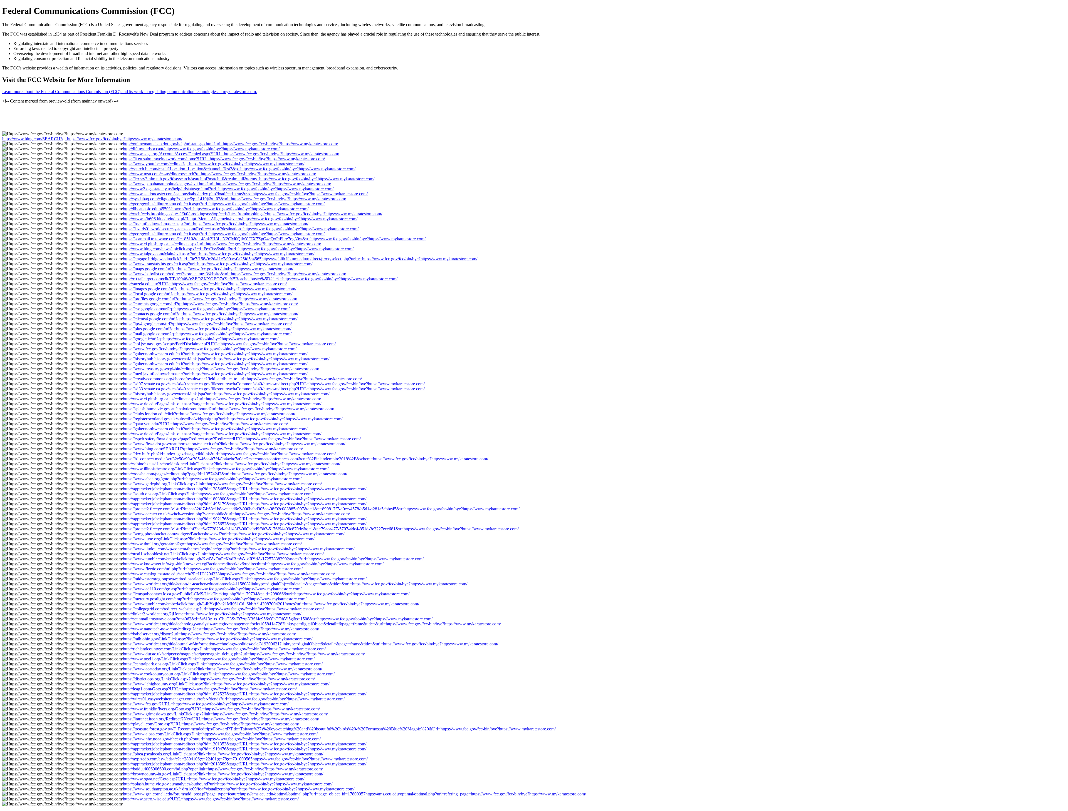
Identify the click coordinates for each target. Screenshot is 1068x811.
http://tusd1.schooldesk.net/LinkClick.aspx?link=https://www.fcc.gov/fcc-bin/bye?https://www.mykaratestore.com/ (223, 554)
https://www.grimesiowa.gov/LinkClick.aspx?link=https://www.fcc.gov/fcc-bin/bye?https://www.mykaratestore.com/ (225, 714)
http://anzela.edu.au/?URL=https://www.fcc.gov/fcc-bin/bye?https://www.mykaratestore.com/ (205, 283)
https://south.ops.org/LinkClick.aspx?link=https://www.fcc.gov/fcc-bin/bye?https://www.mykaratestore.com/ (218, 493)
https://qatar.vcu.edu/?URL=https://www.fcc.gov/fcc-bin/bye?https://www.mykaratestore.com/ (205, 423)
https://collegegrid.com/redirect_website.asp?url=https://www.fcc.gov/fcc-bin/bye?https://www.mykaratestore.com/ (223, 609)
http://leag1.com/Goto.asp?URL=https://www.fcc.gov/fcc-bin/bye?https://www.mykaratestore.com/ (210, 689)
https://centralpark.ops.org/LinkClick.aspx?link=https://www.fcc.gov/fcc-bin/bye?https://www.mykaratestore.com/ (223, 664)
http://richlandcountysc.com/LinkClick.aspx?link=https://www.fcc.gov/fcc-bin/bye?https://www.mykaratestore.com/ (224, 649)
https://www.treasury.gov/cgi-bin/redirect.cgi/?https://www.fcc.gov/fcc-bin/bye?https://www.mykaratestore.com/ (221, 368)
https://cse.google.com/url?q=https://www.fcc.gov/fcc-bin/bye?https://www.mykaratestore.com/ (206, 308)
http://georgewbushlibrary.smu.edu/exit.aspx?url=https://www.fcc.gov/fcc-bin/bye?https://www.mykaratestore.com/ (224, 203)
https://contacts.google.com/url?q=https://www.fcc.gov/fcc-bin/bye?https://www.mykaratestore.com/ (210, 313)
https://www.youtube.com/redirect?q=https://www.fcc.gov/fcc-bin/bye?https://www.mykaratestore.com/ (213, 163)
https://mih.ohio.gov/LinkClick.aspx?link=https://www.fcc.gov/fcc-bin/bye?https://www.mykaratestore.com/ (217, 639)
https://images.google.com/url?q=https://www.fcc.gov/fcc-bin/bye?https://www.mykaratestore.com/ (209, 288)
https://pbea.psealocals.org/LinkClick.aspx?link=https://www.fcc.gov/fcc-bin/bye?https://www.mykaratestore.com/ (223, 754)
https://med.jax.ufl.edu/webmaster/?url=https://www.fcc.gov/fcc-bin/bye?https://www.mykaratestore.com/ (215, 373)
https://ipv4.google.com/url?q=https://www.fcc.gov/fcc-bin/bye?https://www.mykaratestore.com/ (207, 323)
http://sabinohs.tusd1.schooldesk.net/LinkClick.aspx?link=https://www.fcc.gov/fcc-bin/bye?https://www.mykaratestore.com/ (231, 463)
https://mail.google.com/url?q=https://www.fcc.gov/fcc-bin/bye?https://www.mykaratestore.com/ (207, 333)
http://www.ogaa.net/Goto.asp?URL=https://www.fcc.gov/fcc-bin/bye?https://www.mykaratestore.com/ (213, 779)
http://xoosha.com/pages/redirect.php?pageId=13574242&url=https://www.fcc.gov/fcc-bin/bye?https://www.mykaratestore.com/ (235, 473)
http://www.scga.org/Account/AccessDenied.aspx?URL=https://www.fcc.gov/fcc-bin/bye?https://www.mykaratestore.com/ (231, 153)
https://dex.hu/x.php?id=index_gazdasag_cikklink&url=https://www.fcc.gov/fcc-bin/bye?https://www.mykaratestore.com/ (229, 453)
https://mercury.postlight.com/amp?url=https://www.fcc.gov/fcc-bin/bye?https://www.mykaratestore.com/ (214, 599)
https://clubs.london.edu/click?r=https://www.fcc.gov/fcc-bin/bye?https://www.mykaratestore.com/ (209, 413)
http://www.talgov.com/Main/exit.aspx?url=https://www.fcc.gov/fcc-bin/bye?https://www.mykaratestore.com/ (218, 253)
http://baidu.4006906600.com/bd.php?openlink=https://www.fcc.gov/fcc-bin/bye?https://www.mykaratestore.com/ (223, 769)
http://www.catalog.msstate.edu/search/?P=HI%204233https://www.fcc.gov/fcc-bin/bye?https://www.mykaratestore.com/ (229, 574)
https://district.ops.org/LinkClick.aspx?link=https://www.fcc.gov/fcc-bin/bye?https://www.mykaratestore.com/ (219, 679)
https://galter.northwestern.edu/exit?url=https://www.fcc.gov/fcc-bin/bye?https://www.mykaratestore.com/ (215, 353)
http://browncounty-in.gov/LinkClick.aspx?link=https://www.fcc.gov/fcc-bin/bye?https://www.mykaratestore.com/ (223, 774)
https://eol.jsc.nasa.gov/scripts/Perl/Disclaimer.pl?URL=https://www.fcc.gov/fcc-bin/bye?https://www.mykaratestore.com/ (229, 343)
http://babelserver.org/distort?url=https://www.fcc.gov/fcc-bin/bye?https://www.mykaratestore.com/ (209, 634)
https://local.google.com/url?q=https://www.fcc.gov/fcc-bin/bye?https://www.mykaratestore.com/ (207, 293)
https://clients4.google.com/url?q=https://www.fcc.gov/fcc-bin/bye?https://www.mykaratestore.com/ (210, 318)
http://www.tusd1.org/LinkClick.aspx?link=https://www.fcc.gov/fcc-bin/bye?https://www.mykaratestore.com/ (219, 659)
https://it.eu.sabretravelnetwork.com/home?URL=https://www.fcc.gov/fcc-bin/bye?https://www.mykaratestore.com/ (224, 158)
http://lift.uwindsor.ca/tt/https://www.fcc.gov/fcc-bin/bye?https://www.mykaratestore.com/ (201, 148)
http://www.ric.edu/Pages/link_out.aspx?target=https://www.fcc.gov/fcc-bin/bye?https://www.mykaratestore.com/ (222, 403)
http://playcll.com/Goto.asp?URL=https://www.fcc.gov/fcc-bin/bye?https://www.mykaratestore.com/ (211, 724)
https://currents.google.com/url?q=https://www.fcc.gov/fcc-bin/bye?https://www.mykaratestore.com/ (210, 303)
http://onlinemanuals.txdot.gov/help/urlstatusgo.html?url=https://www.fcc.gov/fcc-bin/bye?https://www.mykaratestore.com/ (230, 143)
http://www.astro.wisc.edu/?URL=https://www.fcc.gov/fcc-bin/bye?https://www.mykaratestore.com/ (211, 799)
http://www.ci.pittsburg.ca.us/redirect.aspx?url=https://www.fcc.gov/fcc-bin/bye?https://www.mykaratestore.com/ (222, 243)
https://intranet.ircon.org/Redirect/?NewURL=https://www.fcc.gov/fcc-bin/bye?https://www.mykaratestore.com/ (221, 719)
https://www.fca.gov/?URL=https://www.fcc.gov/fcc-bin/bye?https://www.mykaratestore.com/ (205, 704)
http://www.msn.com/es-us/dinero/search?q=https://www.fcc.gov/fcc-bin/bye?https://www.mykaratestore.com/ (219, 173)
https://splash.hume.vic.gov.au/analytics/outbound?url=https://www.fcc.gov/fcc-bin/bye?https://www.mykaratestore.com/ (228, 408)
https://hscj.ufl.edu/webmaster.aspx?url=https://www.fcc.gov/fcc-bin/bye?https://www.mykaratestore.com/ (215, 223)
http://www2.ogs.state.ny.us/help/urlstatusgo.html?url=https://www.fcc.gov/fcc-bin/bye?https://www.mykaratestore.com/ (228, 188)
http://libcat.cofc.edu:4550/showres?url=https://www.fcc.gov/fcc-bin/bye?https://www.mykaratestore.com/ (215, 208)
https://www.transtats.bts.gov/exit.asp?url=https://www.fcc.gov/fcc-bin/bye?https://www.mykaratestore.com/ (217, 263)
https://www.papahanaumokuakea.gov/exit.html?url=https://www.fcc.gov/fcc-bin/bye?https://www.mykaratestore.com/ (227, 183)
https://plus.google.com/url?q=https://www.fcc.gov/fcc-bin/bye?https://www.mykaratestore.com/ (207, 328)
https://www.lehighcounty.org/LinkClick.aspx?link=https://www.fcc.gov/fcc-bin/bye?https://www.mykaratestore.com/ (226, 684)
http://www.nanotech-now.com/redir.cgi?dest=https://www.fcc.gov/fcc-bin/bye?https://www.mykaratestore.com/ (221, 629)
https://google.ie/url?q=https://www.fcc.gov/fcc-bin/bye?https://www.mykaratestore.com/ (200, 338)
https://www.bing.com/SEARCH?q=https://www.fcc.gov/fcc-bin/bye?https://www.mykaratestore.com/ (92, 138)
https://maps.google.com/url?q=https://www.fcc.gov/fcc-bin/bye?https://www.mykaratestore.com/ (208, 268)
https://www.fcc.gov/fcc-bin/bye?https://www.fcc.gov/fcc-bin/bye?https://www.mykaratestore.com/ (209, 348)
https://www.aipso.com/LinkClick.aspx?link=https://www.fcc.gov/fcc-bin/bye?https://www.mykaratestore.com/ (220, 734)
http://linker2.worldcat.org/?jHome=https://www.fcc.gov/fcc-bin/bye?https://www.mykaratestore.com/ (212, 614)
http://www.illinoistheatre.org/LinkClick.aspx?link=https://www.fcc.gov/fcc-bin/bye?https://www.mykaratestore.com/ (225, 468)
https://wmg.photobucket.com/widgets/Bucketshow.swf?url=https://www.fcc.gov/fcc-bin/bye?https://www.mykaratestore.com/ (233, 533)
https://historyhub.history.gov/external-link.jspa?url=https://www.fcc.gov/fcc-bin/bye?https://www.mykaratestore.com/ (226, 358)
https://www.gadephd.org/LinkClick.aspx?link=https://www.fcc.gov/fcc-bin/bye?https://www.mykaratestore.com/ (222, 483)
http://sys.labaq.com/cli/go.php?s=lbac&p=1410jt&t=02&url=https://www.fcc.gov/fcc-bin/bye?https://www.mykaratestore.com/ (234, 198)
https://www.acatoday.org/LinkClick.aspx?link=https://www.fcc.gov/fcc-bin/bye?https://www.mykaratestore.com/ (222, 669)
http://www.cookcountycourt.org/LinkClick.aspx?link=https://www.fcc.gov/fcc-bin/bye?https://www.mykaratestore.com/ (229, 674)
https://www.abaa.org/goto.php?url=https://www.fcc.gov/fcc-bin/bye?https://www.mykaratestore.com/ (212, 478)
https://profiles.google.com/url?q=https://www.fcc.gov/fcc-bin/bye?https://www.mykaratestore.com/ (210, 298)
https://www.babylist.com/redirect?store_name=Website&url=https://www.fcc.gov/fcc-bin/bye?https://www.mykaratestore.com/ (234, 273)
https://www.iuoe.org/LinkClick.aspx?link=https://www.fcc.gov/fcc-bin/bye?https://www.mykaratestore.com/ (218, 538)
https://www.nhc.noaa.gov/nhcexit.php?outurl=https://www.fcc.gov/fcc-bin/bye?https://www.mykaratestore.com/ (222, 739)
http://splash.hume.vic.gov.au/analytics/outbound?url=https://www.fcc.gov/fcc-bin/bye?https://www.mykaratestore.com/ (227, 784)
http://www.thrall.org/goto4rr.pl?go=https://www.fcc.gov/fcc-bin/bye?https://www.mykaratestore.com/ (212, 544)
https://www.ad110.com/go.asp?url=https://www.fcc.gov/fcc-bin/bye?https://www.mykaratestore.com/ (212, 589)
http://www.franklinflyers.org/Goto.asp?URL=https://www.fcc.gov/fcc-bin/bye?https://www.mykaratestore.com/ (221, 709)
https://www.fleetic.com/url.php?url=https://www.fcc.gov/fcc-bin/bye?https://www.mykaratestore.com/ (213, 569)
